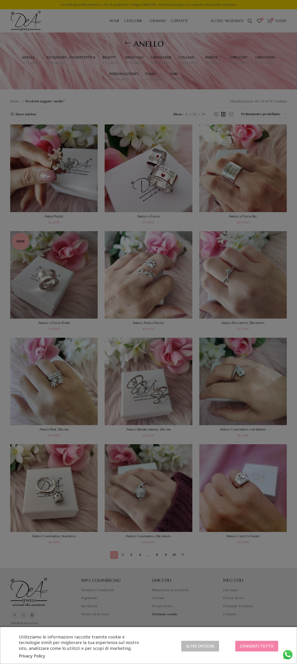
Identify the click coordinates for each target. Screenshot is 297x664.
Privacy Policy (32, 656)
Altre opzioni (200, 646)
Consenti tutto (257, 646)
